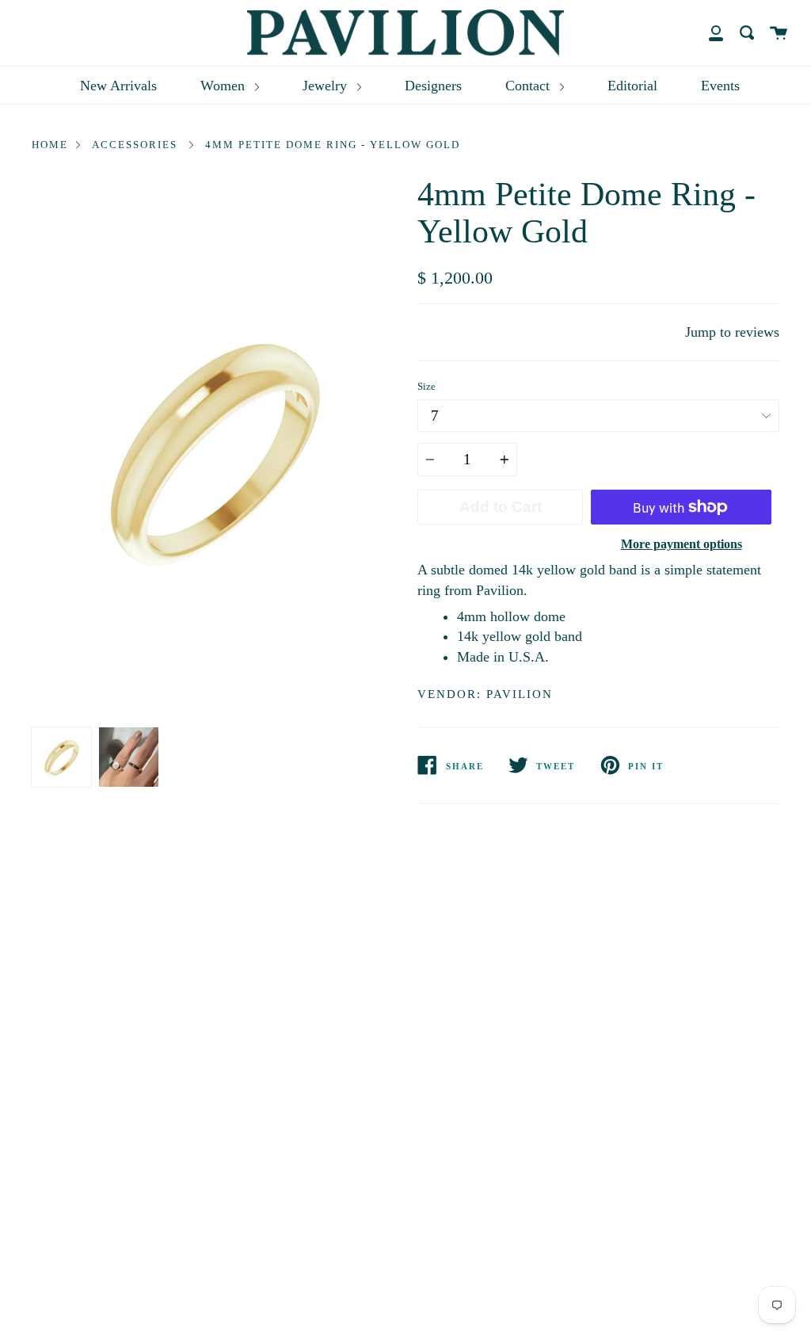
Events (720, 85)
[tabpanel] (213, 447)
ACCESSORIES (134, 145)
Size (426, 386)
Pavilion (519, 694)
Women (224, 85)
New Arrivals (118, 85)
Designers (433, 85)
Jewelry (327, 85)
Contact (529, 85)
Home (50, 145)
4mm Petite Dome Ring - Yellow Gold (332, 145)
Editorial (632, 85)
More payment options (681, 544)
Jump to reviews (732, 332)
